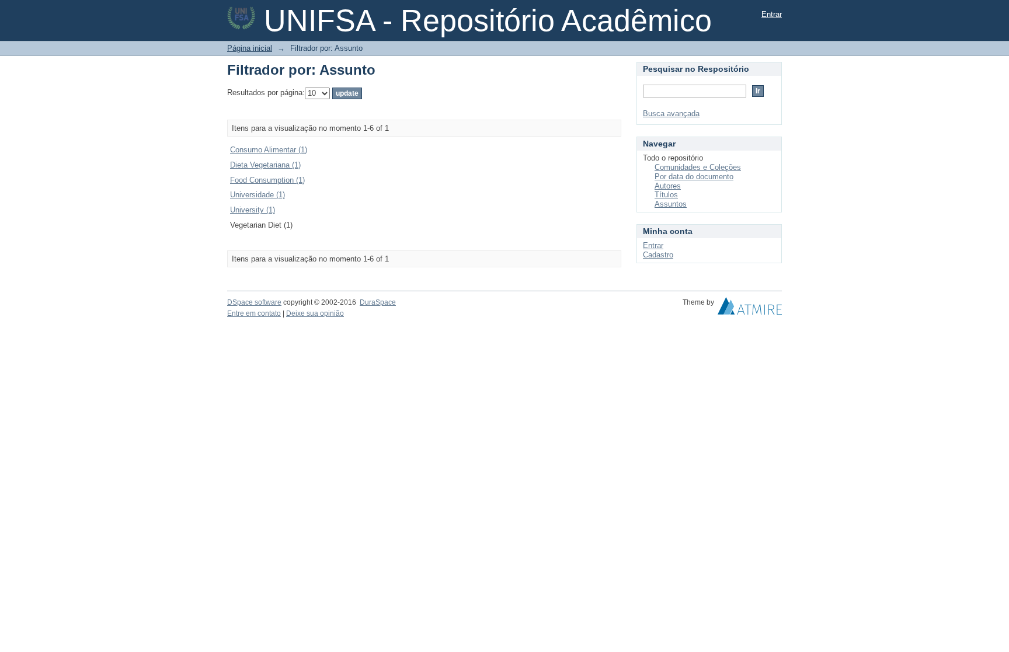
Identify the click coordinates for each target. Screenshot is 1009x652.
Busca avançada (671, 113)
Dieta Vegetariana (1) (265, 165)
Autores (668, 186)
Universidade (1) (257, 194)
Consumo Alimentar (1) (268, 149)
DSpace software (254, 302)
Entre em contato (254, 313)
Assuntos (671, 204)
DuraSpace (378, 302)
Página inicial (249, 48)
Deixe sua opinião (315, 313)
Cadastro (658, 254)
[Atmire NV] (750, 309)
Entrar (771, 14)
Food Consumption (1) (267, 180)
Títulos (666, 194)
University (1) (252, 209)
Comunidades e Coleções (698, 167)
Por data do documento (694, 176)
